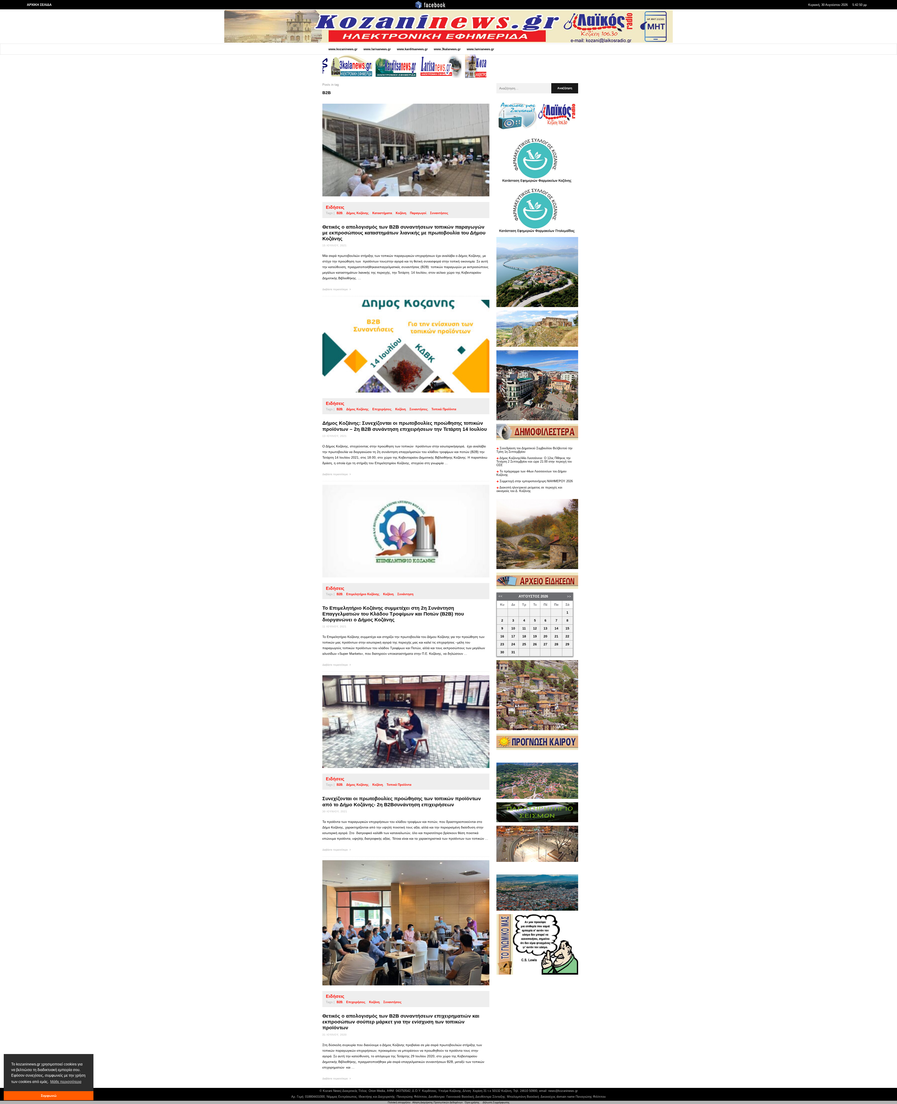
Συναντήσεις (439, 213)
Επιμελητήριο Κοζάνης (362, 594)
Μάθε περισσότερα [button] (65, 1082)
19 (535, 636)
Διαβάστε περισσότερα (335, 289)
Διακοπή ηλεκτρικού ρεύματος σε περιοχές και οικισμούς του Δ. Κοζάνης (529, 489)
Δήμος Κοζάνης (357, 213)
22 (567, 636)
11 (524, 628)
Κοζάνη (401, 213)
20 (545, 636)
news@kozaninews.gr (563, 1091)
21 (556, 636)
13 (545, 628)
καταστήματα (382, 213)
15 (567, 628)
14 (556, 628)
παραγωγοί (418, 213)
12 (535, 628)
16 (502, 636)
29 (567, 644)
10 (513, 628)
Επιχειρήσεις (382, 409)
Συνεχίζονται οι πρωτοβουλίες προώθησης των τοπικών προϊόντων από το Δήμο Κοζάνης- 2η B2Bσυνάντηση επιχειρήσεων (401, 801)
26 (535, 644)
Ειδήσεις (335, 207)
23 (502, 644)
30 (502, 652)
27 (545, 644)
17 (513, 636)
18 (524, 636)
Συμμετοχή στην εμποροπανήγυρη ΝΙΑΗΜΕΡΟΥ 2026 (536, 481)
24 (513, 644)
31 (513, 652)
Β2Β (339, 213)
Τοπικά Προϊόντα (443, 409)
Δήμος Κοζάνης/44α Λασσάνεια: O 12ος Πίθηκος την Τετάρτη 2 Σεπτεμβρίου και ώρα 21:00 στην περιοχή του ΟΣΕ (534, 461)
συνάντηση (405, 594)
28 (556, 644)
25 (524, 644)
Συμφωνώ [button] (49, 1095)
